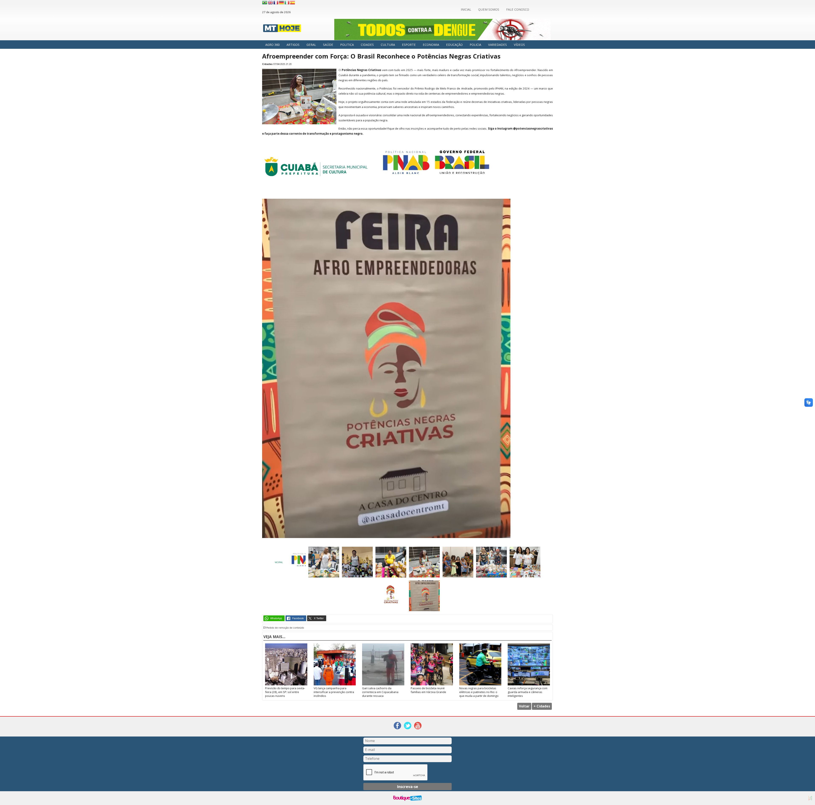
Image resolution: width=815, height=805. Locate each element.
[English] (270, 2)
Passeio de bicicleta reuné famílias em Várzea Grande (428, 690)
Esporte (409, 44)
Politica (347, 44)
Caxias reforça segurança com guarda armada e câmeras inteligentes (527, 692)
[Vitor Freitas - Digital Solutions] (810, 798)
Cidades (367, 44)
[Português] (264, 2)
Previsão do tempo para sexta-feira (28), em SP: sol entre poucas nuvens (285, 692)
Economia (431, 44)
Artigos (293, 44)
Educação (454, 44)
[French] (276, 2)
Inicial (466, 9)
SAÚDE (328, 44)
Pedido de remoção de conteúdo (285, 627)
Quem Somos (488, 9)
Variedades (497, 44)
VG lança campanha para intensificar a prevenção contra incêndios (334, 692)
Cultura (388, 44)
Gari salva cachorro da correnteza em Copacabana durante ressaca (380, 692)
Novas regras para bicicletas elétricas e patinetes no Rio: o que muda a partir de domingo (479, 692)
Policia (475, 44)
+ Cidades (542, 706)
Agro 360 (272, 44)
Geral (311, 44)
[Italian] (287, 2)
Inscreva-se (407, 786)
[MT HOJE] (282, 29)
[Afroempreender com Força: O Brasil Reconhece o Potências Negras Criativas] (299, 123)
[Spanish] (292, 2)
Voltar (524, 706)
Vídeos (519, 44)
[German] (281, 2)
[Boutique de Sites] (407, 798)
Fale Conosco (517, 9)
